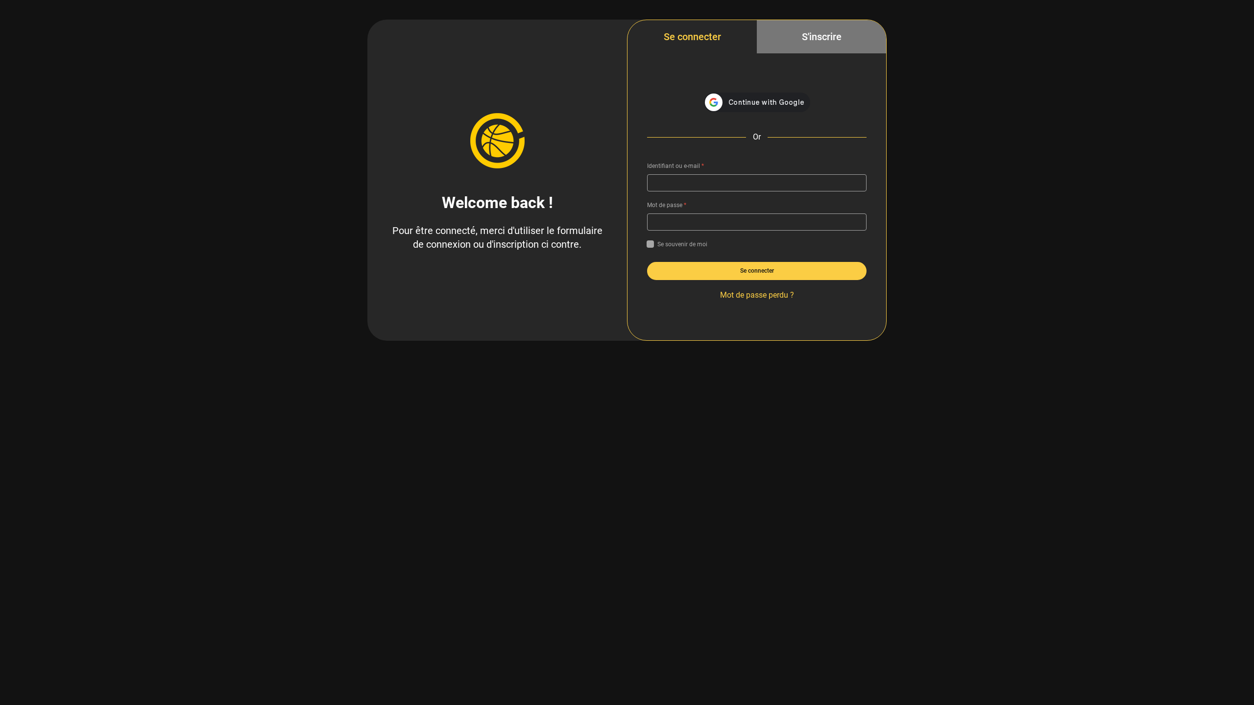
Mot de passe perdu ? (757, 295)
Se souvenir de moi (682, 244)
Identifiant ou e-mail (675, 166)
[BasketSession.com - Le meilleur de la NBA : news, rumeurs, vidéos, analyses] (497, 140)
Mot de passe (666, 205)
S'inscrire (822, 37)
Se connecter (692, 37)
